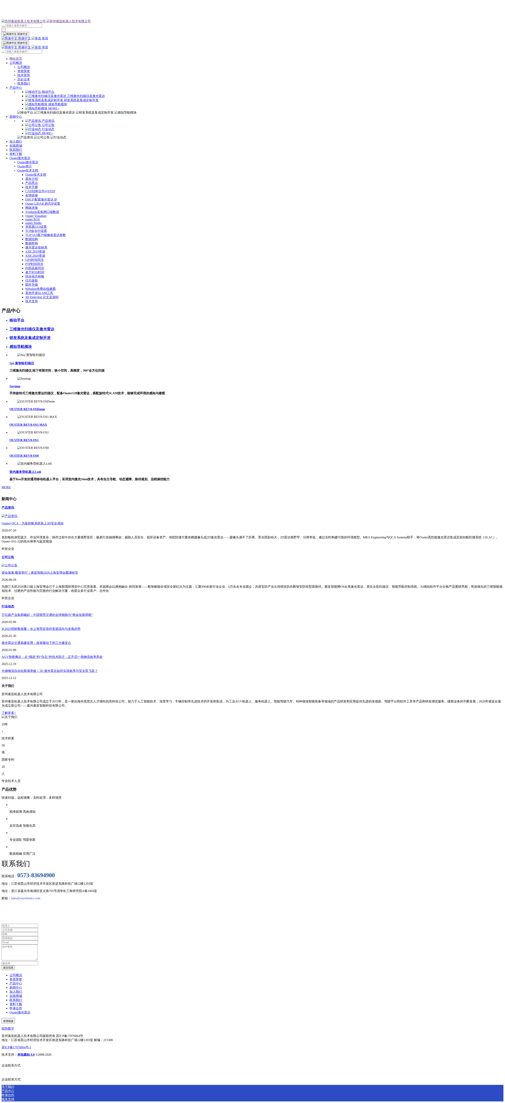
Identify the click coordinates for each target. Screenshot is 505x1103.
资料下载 (15, 154)
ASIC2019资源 (35, 251)
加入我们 (15, 141)
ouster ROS (32, 219)
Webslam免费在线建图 (40, 288)
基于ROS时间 (34, 272)
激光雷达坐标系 (36, 247)
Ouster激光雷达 (19, 158)
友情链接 (31, 195)
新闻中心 (15, 116)
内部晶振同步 (34, 268)
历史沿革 (23, 79)
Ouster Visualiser (36, 216)
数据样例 (31, 243)
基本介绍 (31, 178)
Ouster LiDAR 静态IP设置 (42, 203)
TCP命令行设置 (36, 231)
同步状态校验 (34, 276)
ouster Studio (33, 223)
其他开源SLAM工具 (39, 293)
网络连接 (31, 207)
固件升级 (31, 284)
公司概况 (15, 62)
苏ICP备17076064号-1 (16, 1047)
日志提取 (31, 280)
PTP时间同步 (34, 264)
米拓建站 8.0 (26, 1054)
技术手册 (31, 187)
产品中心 (15, 87)
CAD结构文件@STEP (40, 191)
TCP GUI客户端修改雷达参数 (45, 235)
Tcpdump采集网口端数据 (42, 212)
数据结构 (31, 239)
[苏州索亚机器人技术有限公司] (252, 21)
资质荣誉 (23, 71)
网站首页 (15, 58)
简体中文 (24, 38)
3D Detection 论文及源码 (42, 297)
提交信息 (8, 967)
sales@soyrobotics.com (25, 898)
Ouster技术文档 (27, 170)
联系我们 (23, 83)
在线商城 (15, 145)
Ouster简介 (24, 166)
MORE (6, 487)
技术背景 (23, 75)
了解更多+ (9, 712)
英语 (44, 38)
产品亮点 (31, 183)
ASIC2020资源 (35, 255)
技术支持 (31, 301)
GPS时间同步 (34, 260)
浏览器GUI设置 (36, 226)
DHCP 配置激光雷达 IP (41, 199)
